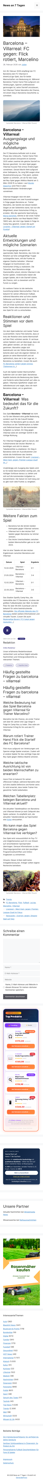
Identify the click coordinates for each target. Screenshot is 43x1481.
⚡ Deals (29, 1025)
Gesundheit (8, 1350)
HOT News (7, 1354)
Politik (5, 1390)
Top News (7, 1405)
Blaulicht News (9, 1325)
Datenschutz (8, 1463)
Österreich (7, 1383)
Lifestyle (6, 1372)
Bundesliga (7, 1332)
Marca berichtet (9, 216)
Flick (20, 903)
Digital (5, 1336)
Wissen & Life (9, 1419)
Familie (6, 1340)
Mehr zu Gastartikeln (21, 1173)
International (8, 1358)
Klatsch (6, 1361)
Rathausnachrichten (28, 1220)
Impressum (7, 1459)
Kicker (9, 820)
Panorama (7, 1387)
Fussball (6, 1347)
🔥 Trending (12, 1025)
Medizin (6, 1376)
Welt (5, 1412)
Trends (9, 899)
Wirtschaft (7, 1416)
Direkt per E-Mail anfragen (21, 1176)
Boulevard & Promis (11, 1329)
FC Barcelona (11, 903)
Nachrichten (8, 1379)
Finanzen (7, 1343)
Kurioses (6, 1369)
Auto (5, 1321)
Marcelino (7, 906)
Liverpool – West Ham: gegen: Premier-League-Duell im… (21, 460)
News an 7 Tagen (14, 5)
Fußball (26, 903)
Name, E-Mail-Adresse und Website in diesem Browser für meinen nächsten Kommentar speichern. (21, 987)
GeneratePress (21, 1478)
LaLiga (33, 903)
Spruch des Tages (10, 1398)
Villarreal (16, 906)
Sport (5, 1394)
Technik (6, 1401)
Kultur (5, 1365)
